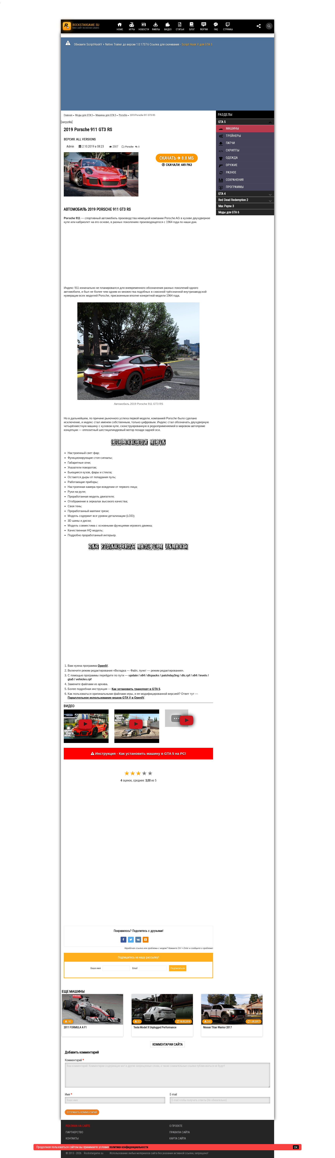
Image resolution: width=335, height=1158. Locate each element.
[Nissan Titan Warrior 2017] (231, 1009)
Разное (230, 172)
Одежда (231, 158)
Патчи (230, 143)
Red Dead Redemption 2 (233, 200)
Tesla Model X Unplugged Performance (155, 1027)
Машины (232, 128)
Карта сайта (177, 1138)
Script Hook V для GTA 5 (197, 44)
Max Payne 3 (226, 206)
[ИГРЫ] (135, 24)
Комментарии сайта (167, 1044)
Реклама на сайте (78, 1126)
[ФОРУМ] (207, 24)
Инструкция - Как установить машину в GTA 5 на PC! (140, 754)
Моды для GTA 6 (228, 212)
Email (134, 968)
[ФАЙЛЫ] (159, 24)
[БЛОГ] (195, 24)
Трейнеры (233, 136)
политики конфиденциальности (129, 1147)
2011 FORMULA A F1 (75, 1027)
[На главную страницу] (67, 26)
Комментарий (74, 1060)
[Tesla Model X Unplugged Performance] (162, 1009)
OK (296, 1147)
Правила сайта (179, 1132)
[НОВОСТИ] (147, 24)
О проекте (175, 1126)
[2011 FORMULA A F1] (92, 1009)
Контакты (72, 1138)
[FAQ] (219, 24)
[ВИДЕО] (171, 24)
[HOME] (123, 24)
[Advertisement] (167, 79)
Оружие (231, 165)
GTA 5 (222, 122)
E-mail (173, 1094)
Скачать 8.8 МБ (177, 158)
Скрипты (232, 150)
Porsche (129, 146)
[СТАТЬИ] (183, 24)
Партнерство (74, 1132)
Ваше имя (96, 968)
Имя (68, 1094)
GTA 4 (222, 194)
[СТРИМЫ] (231, 24)
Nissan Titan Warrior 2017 (217, 1027)
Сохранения (234, 180)
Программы (234, 187)
